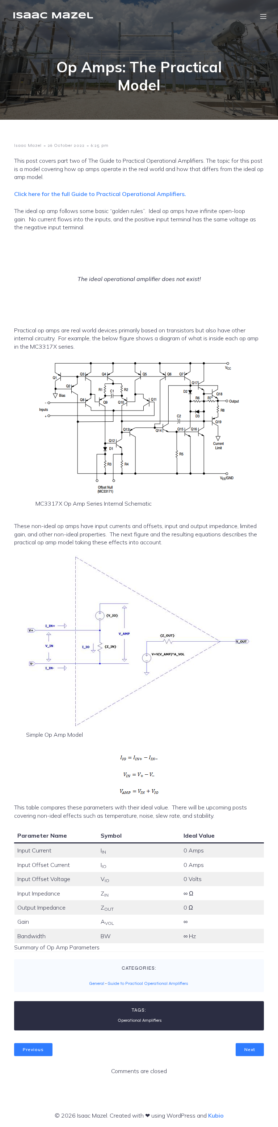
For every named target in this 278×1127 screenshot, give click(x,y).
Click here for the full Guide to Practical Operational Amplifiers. (100, 193)
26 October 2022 (66, 145)
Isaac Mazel (28, 145)
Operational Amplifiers (140, 1020)
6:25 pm (100, 145)
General (96, 983)
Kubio (216, 1115)
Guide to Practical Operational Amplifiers (148, 983)
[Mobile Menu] (263, 16)
